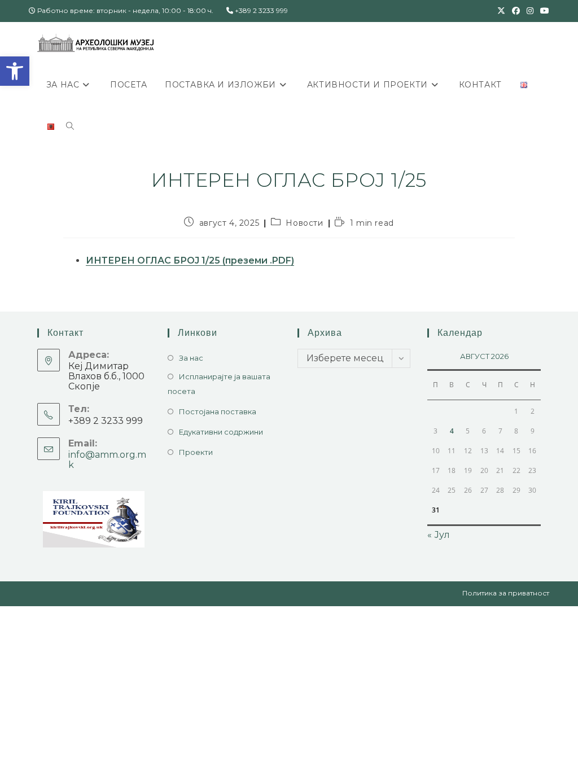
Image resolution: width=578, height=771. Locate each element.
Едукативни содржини (221, 431)
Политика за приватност (505, 593)
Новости (304, 223)
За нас (191, 357)
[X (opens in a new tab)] (501, 10)
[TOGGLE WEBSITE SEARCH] (70, 126)
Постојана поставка (217, 411)
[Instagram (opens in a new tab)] (530, 10)
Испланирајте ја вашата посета (219, 384)
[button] (14, 71)
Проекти (196, 452)
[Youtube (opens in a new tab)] (543, 10)
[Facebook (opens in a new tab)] (516, 10)
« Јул (438, 534)
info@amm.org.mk (107, 459)
